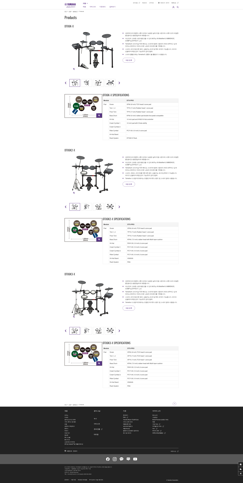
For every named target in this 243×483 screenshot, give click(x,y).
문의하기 (125, 415)
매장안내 (144, 3)
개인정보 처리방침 (82, 479)
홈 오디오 (67, 439)
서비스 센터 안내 (128, 422)
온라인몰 (135, 3)
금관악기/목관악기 (70, 426)
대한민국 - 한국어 (164, 3)
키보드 (66, 417)
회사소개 (154, 415)
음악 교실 (97, 411)
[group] (74, 83)
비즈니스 (174, 3)
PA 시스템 (67, 437)
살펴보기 (112, 6)
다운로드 (103, 6)
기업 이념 (155, 424)
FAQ (124, 417)
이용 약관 (73, 479)
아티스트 (93, 6)
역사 (153, 428)
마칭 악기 (67, 433)
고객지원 (151, 3)
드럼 (84, 3)
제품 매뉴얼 (126, 428)
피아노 (66, 415)
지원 (124, 411)
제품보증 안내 (127, 424)
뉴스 (95, 418)
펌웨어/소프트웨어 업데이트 (131, 431)
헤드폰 (66, 435)
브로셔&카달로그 (128, 426)
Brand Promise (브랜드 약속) (160, 419)
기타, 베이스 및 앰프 (70, 422)
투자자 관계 (155, 431)
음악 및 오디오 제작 (70, 419)
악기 (66, 11)
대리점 (96, 434)
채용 (153, 422)
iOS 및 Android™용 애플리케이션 (74, 444)
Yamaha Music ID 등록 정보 (131, 419)
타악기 (66, 431)
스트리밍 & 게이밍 (70, 442)
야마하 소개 (156, 411)
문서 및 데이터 (127, 433)
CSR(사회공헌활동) (157, 433)
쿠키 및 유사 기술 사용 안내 (96, 479)
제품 (84, 6)
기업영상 (154, 417)
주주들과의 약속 (156, 426)
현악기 (66, 428)
